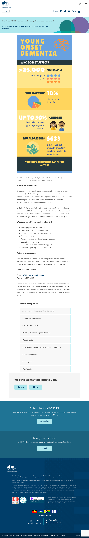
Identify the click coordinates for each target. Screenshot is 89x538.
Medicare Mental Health (54, 499)
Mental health (27, 340)
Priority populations (29, 354)
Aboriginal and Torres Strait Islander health (38, 311)
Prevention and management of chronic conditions (41, 347)
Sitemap (62, 535)
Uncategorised (27, 369)
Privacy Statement (26, 535)
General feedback (54, 523)
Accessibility (53, 520)
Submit (44, 448)
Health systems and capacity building (36, 333)
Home (3, 21)
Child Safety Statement (41, 535)
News (8, 21)
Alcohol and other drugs (31, 318)
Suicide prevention (29, 362)
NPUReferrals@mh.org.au (33, 275)
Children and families (30, 325)
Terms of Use (54, 535)
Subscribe (44, 421)
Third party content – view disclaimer (40, 180)
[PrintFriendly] (79, 11)
